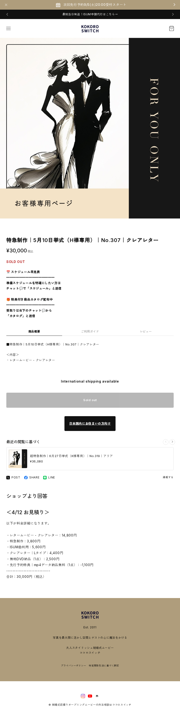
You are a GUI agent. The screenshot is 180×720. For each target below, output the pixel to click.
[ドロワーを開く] (8, 28)
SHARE (34, 477)
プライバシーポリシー (73, 665)
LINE (51, 477)
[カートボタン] (171, 28)
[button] (7, 14)
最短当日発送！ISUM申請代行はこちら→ (90, 14)
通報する (168, 477)
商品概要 (34, 331)
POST (15, 477)
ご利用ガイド (90, 331)
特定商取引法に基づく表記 (104, 665)
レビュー (146, 331)
